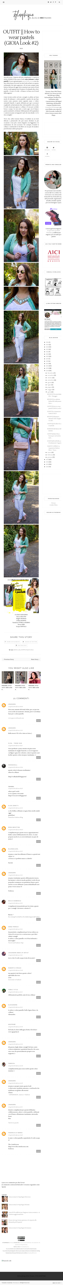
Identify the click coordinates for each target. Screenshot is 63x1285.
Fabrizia (11, 1063)
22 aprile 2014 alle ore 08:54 (15, 706)
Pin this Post (22, 645)
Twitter (37, 917)
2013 (47, 459)
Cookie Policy (54, 505)
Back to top (56, 1283)
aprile (49, 392)
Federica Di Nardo (15, 1132)
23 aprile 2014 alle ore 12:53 (15, 903)
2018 (47, 361)
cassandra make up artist (18, 952)
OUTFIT (23, 650)
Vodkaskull (12, 765)
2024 (47, 347)
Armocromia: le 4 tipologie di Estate (19, 1205)
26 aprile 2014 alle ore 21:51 (15, 1107)
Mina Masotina (14, 827)
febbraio (50, 455)
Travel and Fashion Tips (15, 943)
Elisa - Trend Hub (15, 743)
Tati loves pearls (13, 1123)
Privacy (53, 503)
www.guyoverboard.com (16, 718)
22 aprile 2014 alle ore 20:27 (15, 788)
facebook (47, 156)
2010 (47, 467)
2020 (47, 356)
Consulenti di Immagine (52, 107)
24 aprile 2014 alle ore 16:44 (15, 1066)
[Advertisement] (53, 41)
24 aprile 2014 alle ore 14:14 (15, 1044)
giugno (49, 387)
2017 (47, 363)
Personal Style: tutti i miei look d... (7, 687)
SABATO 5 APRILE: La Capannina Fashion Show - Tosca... (53, 448)
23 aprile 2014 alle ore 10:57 (15, 851)
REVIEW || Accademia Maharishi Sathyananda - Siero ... (55, 401)
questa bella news (27, 81)
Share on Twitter (31, 641)
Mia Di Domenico (14, 901)
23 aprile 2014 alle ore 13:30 (15, 970)
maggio (49, 389)
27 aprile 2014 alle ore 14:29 (15, 1135)
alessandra (12, 1005)
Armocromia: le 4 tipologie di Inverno (20, 1197)
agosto (49, 382)
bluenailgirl (13, 849)
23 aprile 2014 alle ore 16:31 (15, 992)
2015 (47, 368)
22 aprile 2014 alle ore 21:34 (15, 808)
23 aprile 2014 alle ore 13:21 (15, 955)
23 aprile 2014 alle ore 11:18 (15, 875)
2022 (47, 352)
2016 (47, 366)
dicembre (50, 373)
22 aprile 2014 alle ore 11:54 (15, 730)
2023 (47, 349)
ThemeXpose (16, 1282)
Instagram (31, 917)
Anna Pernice (13, 927)
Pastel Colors (30, 650)
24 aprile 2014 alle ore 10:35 (15, 1027)
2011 (47, 464)
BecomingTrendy (13, 917)
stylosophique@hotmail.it (32, 1252)
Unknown (12, 704)
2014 (47, 370)
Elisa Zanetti (13, 805)
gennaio (49, 457)
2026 (47, 342)
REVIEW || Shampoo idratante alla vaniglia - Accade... (54, 418)
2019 (47, 359)
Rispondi (38, 720)
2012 (47, 462)
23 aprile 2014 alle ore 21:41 (15, 1007)
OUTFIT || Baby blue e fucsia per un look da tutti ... (53, 436)
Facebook (23, 917)
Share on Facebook (13, 641)
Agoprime (12, 1024)
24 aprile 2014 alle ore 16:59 (15, 1083)
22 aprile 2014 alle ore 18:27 (15, 745)
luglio (49, 385)
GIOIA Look (17, 650)
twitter (54, 149)
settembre (50, 380)
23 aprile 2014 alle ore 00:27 (15, 829)
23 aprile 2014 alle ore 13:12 (15, 929)
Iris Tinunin (12, 1242)
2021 (47, 354)
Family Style (13, 989)
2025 (47, 344)
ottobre (49, 378)
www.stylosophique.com (24, 1246)
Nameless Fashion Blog (15, 817)
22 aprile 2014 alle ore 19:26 (15, 767)
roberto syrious (14, 968)
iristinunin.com (49, 195)
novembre (50, 375)
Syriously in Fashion (14, 980)
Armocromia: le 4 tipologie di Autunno (20, 1228)
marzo (49, 452)
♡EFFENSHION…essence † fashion (19, 1095)
